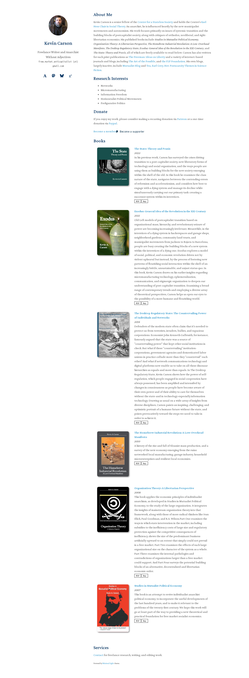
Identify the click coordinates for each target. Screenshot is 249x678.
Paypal (113, 123)
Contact (98, 655)
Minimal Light (108, 663)
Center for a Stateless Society (155, 21)
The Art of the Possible (142, 61)
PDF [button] (137, 201)
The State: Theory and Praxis (152, 148)
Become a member (105, 131)
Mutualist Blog (132, 65)
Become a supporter (131, 132)
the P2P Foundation (173, 61)
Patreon (182, 118)
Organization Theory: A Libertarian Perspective (164, 488)
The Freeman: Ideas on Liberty (147, 56)
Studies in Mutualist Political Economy (158, 585)
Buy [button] (144, 201)
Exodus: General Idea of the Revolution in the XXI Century (170, 211)
